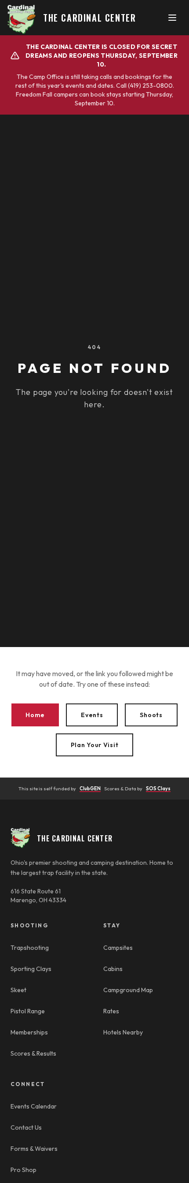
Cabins (113, 969)
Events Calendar (34, 1106)
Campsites (118, 948)
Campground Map (128, 990)
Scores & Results (33, 1053)
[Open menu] (172, 17)
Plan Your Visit (95, 745)
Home (35, 715)
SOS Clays (158, 788)
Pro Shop (23, 1170)
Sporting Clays (31, 969)
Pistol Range (28, 1011)
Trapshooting (30, 948)
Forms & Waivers (34, 1149)
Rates (111, 1011)
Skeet (18, 990)
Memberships (29, 1032)
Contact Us (26, 1127)
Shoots (151, 715)
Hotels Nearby (123, 1032)
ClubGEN (90, 788)
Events (92, 715)
